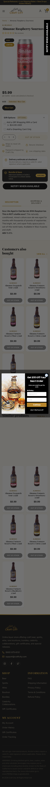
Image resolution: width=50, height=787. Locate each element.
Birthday (30, 390)
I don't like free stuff (36, 410)
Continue (36, 405)
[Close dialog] (46, 375)
